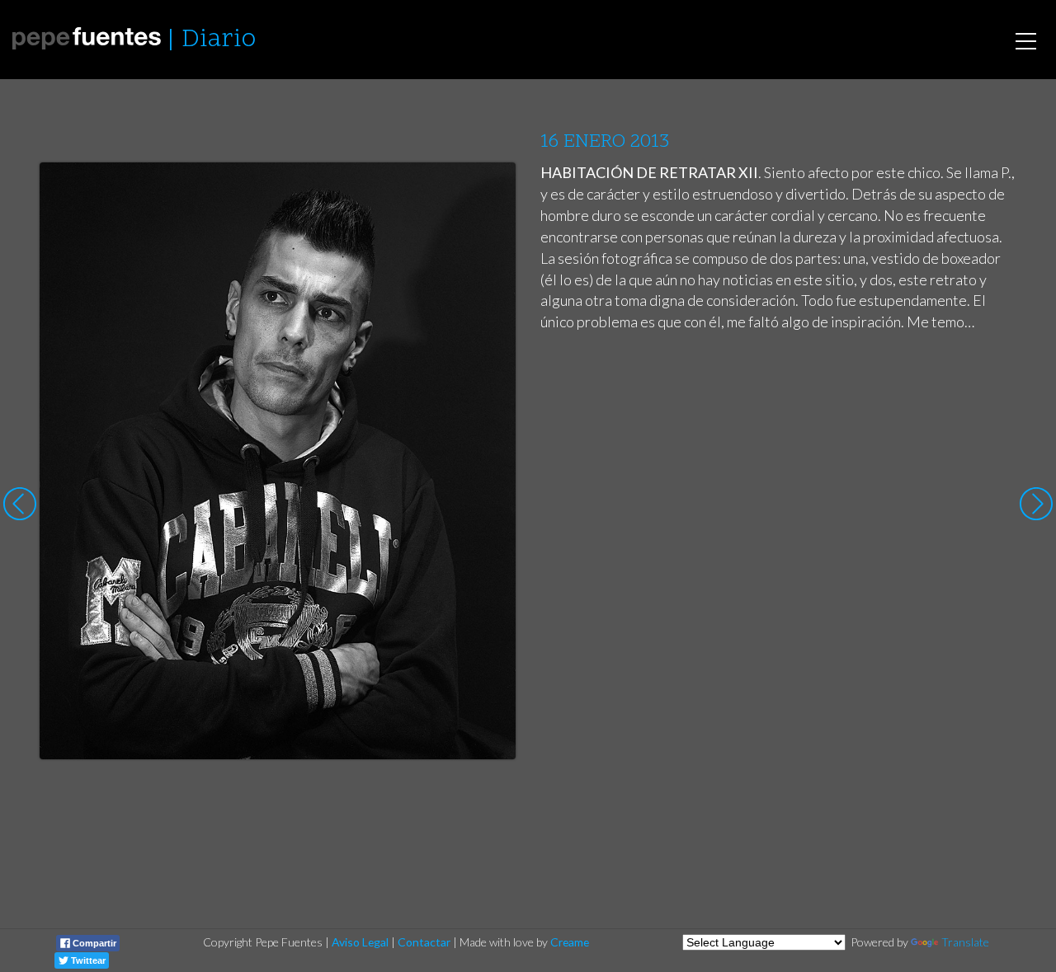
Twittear (87, 960)
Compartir (93, 943)
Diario (219, 40)
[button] (490, 190)
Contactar (424, 942)
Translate (965, 942)
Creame (569, 942)
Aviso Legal (360, 942)
